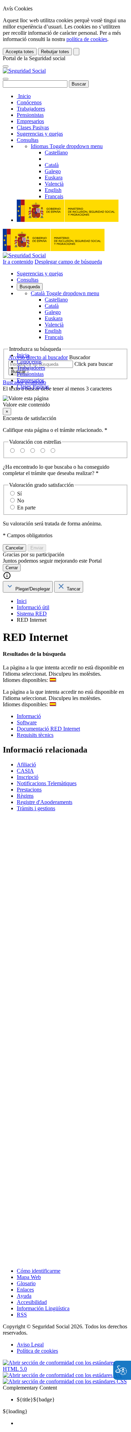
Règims (25, 796)
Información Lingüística (43, 1308)
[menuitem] (72, 1423)
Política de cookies (37, 1351)
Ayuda (24, 1296)
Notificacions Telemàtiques (47, 783)
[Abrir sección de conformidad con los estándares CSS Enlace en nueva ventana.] (65, 1381)
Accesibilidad (32, 1302)
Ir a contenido (18, 262)
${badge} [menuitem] (36, 1399)
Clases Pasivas (33, 127)
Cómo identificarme (38, 1271)
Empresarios (30, 121)
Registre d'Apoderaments (44, 802)
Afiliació (26, 764)
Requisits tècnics (35, 735)
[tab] (28, 587)
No (20, 501)
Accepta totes (20, 51)
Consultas (27, 140)
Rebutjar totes (55, 51)
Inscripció (27, 777)
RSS (22, 1315)
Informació (29, 716)
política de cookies (86, 39)
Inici (22, 601)
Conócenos (29, 102)
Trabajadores (31, 109)
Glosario (26, 1283)
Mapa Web (29, 1277)
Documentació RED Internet (48, 729)
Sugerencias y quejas (40, 134)
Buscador (79, 357)
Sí (19, 494)
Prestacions (29, 790)
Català (65, 293)
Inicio (24, 96)
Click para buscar (93, 364)
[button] (65, 401)
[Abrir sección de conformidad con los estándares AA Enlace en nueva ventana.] (62, 1375)
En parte (26, 507)
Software (27, 722)
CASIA (25, 771)
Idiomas (67, 146)
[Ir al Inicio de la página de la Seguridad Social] (24, 71)
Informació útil (33, 607)
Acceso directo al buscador (38, 357)
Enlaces (25, 1290)
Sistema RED (32, 614)
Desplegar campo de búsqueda (68, 262)
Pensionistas (30, 115)
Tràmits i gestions (36, 808)
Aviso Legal (30, 1344)
